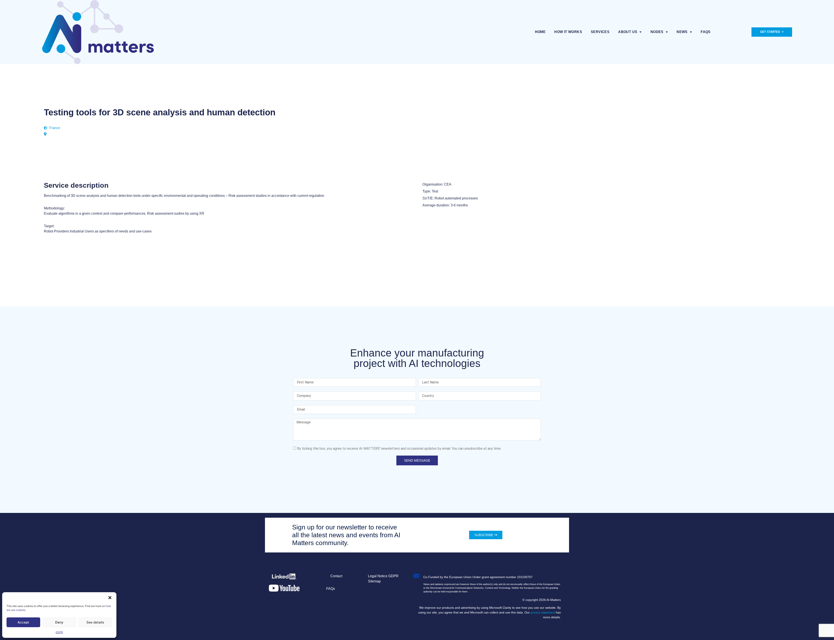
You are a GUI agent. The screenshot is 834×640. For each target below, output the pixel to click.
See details (95, 622)
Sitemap (374, 581)
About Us (627, 32)
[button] (110, 597)
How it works (568, 32)
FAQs (706, 32)
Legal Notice (377, 576)
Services (600, 32)
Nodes (657, 32)
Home (540, 32)
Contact (336, 576)
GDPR (59, 632)
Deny (59, 622)
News (682, 32)
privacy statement (543, 612)
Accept (23, 622)
